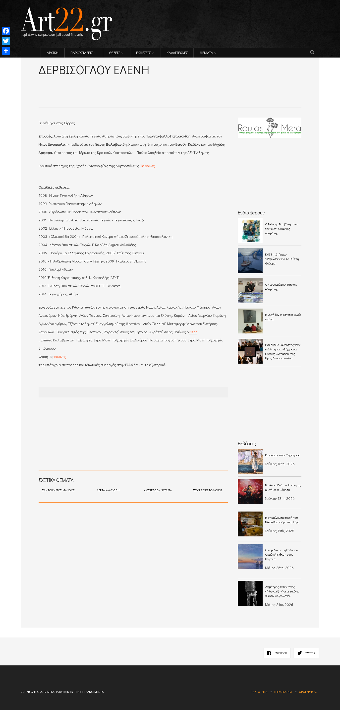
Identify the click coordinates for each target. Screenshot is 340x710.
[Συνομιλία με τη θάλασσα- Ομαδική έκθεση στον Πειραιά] (250, 556)
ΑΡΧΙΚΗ (52, 52)
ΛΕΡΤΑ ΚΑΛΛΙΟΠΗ (108, 490)
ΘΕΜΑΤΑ (206, 52)
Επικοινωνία (283, 692)
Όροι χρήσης (308, 692)
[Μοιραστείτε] (6, 51)
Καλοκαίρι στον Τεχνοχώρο (282, 455)
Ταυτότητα (259, 692)
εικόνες (60, 356)
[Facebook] (6, 31)
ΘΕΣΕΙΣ (114, 52)
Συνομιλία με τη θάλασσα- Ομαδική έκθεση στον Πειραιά (282, 554)
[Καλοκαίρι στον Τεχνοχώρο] (250, 461)
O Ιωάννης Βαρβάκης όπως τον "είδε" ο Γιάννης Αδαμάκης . (282, 228)
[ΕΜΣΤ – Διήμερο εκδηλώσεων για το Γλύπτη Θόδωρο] (250, 260)
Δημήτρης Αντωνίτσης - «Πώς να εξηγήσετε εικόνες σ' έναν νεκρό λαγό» (282, 591)
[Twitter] (6, 41)
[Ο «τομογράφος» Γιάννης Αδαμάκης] (250, 290)
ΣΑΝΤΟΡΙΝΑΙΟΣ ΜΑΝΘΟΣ (58, 490)
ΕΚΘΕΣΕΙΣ (143, 52)
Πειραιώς (147, 165)
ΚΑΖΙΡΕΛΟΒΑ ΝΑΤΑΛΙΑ (158, 490)
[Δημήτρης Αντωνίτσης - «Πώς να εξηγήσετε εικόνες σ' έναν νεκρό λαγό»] (250, 593)
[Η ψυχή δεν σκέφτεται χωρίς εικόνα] (250, 321)
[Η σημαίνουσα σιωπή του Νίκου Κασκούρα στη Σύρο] (250, 524)
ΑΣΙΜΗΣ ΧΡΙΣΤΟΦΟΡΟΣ (208, 490)
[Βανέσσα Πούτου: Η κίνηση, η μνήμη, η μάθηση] (250, 491)
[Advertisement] (97, 85)
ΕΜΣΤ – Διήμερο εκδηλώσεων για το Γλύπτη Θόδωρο (282, 258)
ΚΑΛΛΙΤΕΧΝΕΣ (177, 52)
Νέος (193, 331)
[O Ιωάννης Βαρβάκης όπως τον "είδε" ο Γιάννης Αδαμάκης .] (250, 230)
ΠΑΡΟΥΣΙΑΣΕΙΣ (81, 52)
